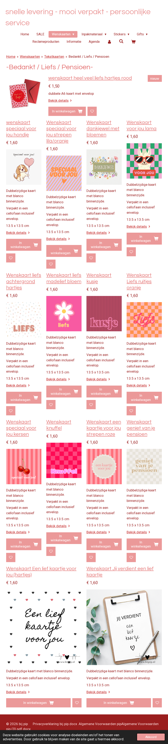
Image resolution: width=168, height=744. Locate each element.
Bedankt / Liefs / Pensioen (89, 56)
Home (10, 56)
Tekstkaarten (54, 56)
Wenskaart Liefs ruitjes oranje (139, 281)
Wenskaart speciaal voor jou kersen (21, 428)
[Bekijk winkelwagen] (133, 41)
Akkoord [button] (151, 737)
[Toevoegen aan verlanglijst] (92, 111)
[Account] (109, 41)
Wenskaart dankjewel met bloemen (102, 128)
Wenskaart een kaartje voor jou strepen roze (103, 428)
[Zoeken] (121, 41)
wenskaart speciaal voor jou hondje (21, 128)
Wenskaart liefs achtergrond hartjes (23, 281)
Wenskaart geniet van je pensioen (141, 428)
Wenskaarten (30, 56)
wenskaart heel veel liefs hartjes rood (90, 78)
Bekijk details (58, 100)
